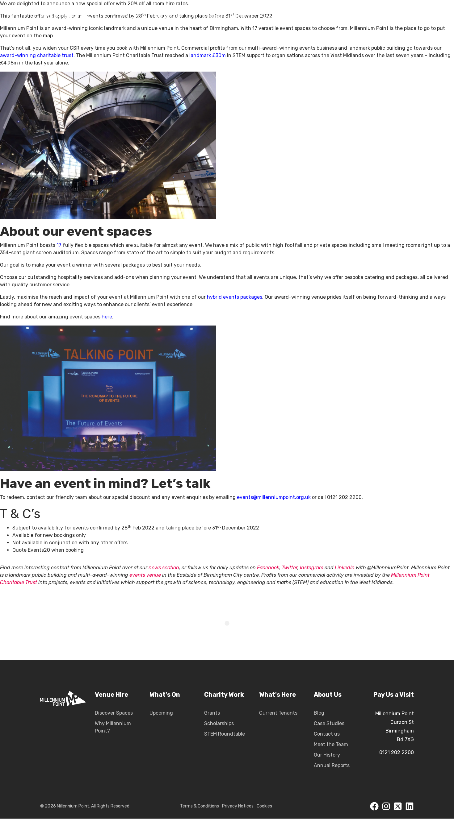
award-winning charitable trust (37, 55)
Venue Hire (111, 694)
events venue (145, 575)
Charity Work (224, 694)
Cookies (264, 806)
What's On (164, 694)
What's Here (277, 694)
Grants (212, 713)
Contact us (327, 734)
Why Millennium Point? (113, 727)
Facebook (268, 568)
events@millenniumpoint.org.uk (274, 497)
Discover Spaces (114, 713)
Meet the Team (331, 744)
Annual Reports (332, 765)
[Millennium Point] (63, 730)
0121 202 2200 (396, 752)
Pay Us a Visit (393, 694)
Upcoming (161, 713)
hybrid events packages (234, 297)
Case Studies (329, 723)
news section (164, 568)
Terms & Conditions (199, 806)
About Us (328, 694)
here (107, 317)
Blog (319, 713)
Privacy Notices (238, 806)
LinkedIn (345, 568)
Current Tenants (278, 713)
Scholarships (219, 723)
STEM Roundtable (224, 734)
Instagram (311, 568)
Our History (327, 755)
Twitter (289, 568)
